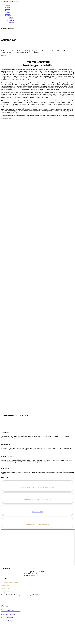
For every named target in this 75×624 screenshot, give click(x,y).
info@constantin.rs (6, 592)
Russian (11, 19)
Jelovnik (7, 9)
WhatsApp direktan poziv (8, 617)
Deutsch (11, 20)
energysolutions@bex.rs (8, 614)
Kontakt (7, 14)
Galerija (7, 10)
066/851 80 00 (5, 585)
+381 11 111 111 (12, 611)
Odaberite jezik (10, 15)
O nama (7, 7)
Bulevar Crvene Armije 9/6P (9, 582)
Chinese (11, 22)
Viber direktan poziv (10, 621)
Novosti (7, 12)
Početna (7, 5)
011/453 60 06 (5, 588)
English (11, 17)
